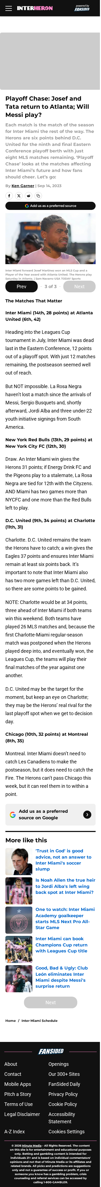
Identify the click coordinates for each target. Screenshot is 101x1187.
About (10, 1064)
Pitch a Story (17, 1094)
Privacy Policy (63, 1094)
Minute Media (31, 1145)
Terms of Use (18, 1104)
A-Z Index (14, 1131)
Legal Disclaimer (22, 1114)
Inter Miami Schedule (40, 1021)
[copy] (38, 196)
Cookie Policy (62, 1104)
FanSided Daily (64, 1084)
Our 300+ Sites (64, 1074)
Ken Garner (23, 185)
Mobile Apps (17, 1084)
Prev (21, 286)
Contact (12, 1074)
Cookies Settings (66, 1131)
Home (10, 1021)
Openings (58, 1064)
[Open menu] (8, 8)
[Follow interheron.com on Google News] (87, 815)
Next (79, 286)
